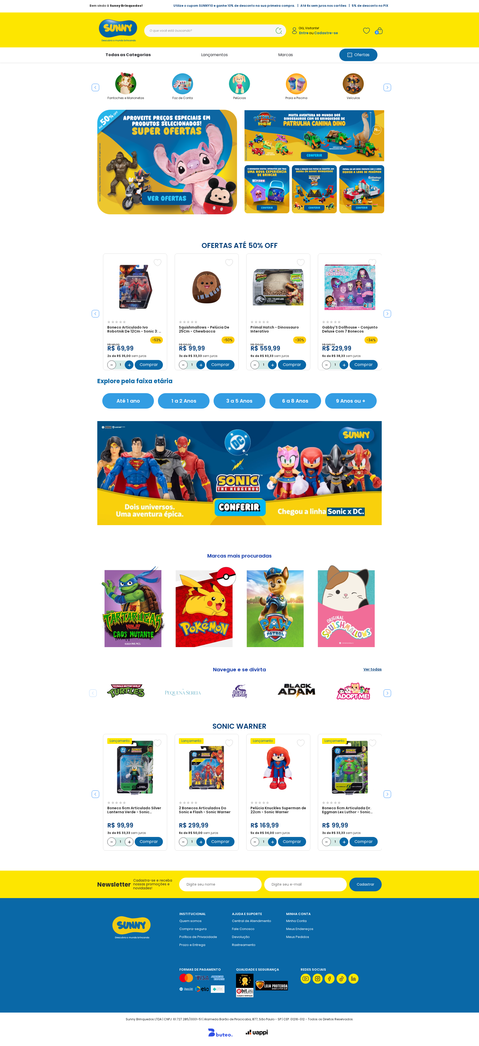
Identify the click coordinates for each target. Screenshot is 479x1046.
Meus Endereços (299, 929)
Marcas (285, 55)
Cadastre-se (326, 33)
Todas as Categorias (128, 55)
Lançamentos (214, 55)
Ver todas (372, 670)
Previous (93, 85)
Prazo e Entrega (192, 944)
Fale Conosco (243, 929)
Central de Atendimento (251, 921)
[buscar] (279, 31)
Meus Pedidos (297, 936)
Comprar (149, 364)
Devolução (241, 936)
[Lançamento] (135, 796)
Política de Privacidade (198, 936)
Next (385, 85)
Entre (304, 33)
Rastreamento (243, 944)
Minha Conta (296, 921)
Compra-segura (193, 929)
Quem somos (190, 921)
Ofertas (361, 55)
